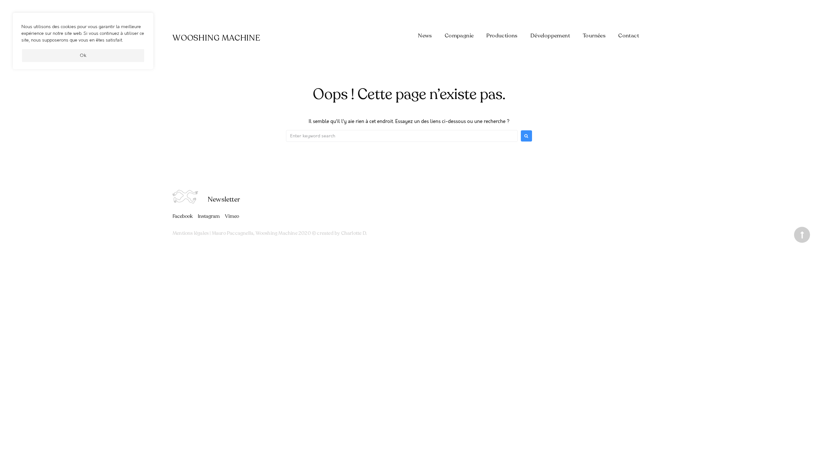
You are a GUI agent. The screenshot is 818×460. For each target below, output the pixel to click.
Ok (83, 55)
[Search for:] (402, 136)
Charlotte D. (354, 233)
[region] (83, 44)
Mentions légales (191, 233)
